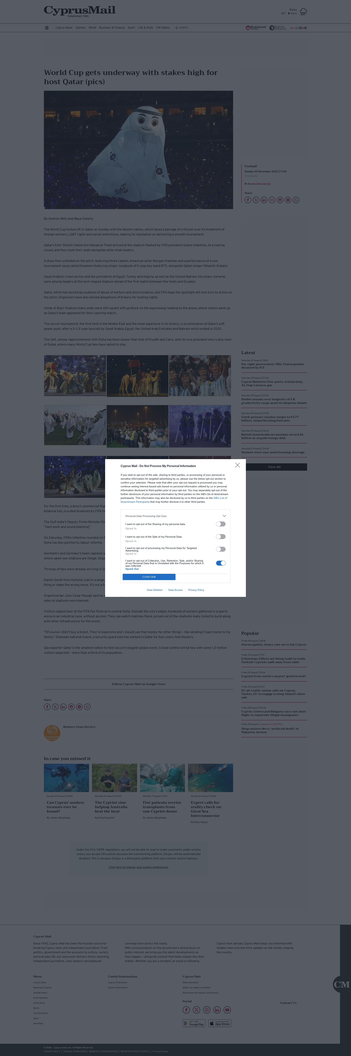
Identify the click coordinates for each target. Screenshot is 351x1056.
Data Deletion (155, 589)
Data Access (175, 589)
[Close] (238, 466)
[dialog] (175, 528)
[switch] (221, 524)
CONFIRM (149, 577)
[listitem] (175, 516)
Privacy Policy (196, 589)
